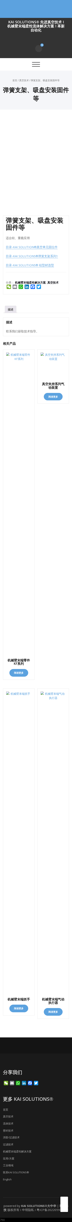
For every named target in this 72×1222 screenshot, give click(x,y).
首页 (14, 80)
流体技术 (8, 1123)
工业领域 (8, 1165)
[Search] (29, 48)
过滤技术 (8, 1144)
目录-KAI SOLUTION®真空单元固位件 (32, 247)
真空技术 (24, 80)
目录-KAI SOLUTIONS (21, 256)
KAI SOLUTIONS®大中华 (38, 1206)
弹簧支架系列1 (48, 256)
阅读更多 (19, 672)
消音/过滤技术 (11, 1137)
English (7, 1179)
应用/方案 (8, 1158)
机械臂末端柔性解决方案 (30, 282)
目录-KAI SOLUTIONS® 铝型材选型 (30, 265)
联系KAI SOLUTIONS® (16, 1172)
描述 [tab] (10, 309)
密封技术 (8, 1130)
